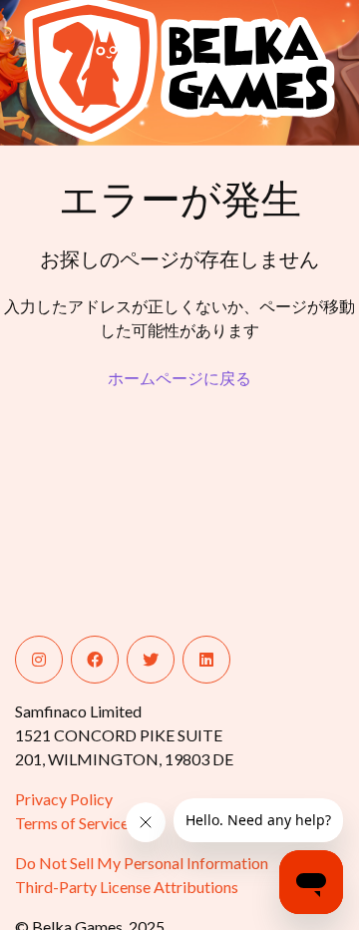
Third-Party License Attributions (126, 886)
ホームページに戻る (179, 377)
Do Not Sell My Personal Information (141, 862)
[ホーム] (92, 69)
